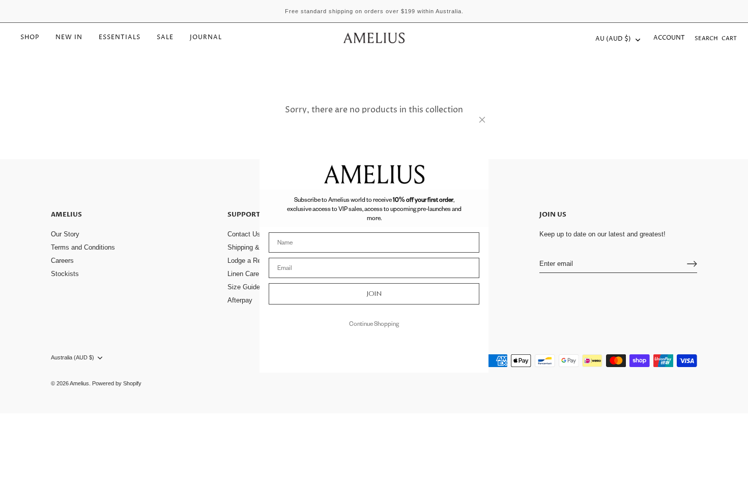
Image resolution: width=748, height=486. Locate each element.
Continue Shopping (374, 323)
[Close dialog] (482, 119)
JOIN (374, 293)
